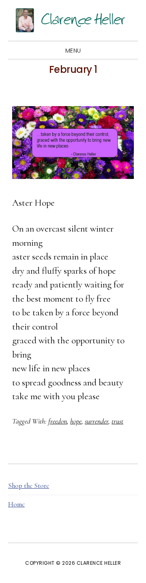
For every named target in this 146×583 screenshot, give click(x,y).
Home (16, 504)
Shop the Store (28, 485)
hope (76, 421)
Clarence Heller (73, 20)
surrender (96, 421)
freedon (57, 421)
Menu (73, 51)
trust (117, 421)
